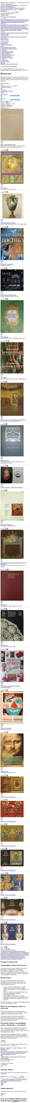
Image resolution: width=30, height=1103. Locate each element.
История (3, 34)
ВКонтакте (3, 64)
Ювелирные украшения (16, 30)
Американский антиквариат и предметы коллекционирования (10, 686)
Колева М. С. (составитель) (7, 264)
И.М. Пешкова (4, 645)
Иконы (26, 25)
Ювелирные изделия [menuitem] (19, 22)
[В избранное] (2, 143)
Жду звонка (3, 1082)
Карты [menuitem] (21, 21)
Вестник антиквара (5, 61)
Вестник (16, 8)
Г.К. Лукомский (4, 337)
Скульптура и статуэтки (16, 27)
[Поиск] (1, 18)
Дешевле (6, 91)
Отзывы (7, 34)
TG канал (14, 1047)
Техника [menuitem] (12, 22)
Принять (15, 1101)
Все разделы (3, 37)
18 (5, 948)
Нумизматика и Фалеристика (8, 26)
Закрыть (3, 1093)
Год (1, 97)
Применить (3, 105)
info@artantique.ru (13, 5)
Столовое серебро (12, 28)
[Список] (2, 88)
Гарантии (26, 32)
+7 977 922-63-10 (21, 1056)
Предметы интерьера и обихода (9, 48)
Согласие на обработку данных (8, 1054)
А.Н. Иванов (4, 377)
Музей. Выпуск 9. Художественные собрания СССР (13, 420)
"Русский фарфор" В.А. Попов (8, 222)
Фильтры (4, 87)
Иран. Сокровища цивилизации (8, 295)
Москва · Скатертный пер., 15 (8, 6)
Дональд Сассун (4, 771)
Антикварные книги (17, 70)
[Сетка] (1, 88)
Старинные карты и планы (7, 52)
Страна (2, 102)
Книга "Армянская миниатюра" (8, 144)
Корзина (21, 9)
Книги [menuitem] (2, 19)
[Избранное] (17, 9)
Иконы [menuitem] (18, 19)
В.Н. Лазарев (4, 604)
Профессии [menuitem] (11, 21)
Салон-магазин (8, 32)
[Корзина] (5, 18)
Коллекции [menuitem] (7, 22)
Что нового (8, 4)
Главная (2, 32)
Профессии (7, 27)
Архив (5, 38)
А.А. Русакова (4, 187)
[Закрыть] (12, 4)
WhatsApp (3, 9)
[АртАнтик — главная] (4, 10)
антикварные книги (24, 1002)
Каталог (2, 8)
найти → (17, 12)
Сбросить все (10, 105)
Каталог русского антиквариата (8, 797)
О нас (6, 8)
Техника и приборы (5, 30)
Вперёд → (8, 948)
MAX (11, 9)
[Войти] (2, 18)
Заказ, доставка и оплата (18, 32)
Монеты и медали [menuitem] (24, 19)
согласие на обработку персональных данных (15, 1079)
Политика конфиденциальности (17, 1053)
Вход (15, 9)
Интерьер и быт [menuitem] (4, 21)
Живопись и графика (20, 25)
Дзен (25, 1047)
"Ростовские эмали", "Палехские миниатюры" (12, 487)
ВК (24, 8)
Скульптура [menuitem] (17, 21)
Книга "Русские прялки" (6, 524)
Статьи (2, 38)
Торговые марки (15, 37)
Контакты (20, 8)
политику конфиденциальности (13, 1080)
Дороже (10, 91)
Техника (3, 104)
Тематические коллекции (23, 28)
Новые (2, 91)
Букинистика (4, 25)
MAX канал (20, 1047)
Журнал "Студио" (5, 460)
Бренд (2, 101)
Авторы (8, 37)
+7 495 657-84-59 (5, 5)
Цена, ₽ (2, 92)
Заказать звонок (4, 15)
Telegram (8, 9)
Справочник (11, 8)
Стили (20, 37)
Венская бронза (11, 25)
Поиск (2, 39)
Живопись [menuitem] (14, 19)
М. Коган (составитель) (6, 728)
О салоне (16, 1051)
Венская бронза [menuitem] (7, 19)
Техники (24, 37)
